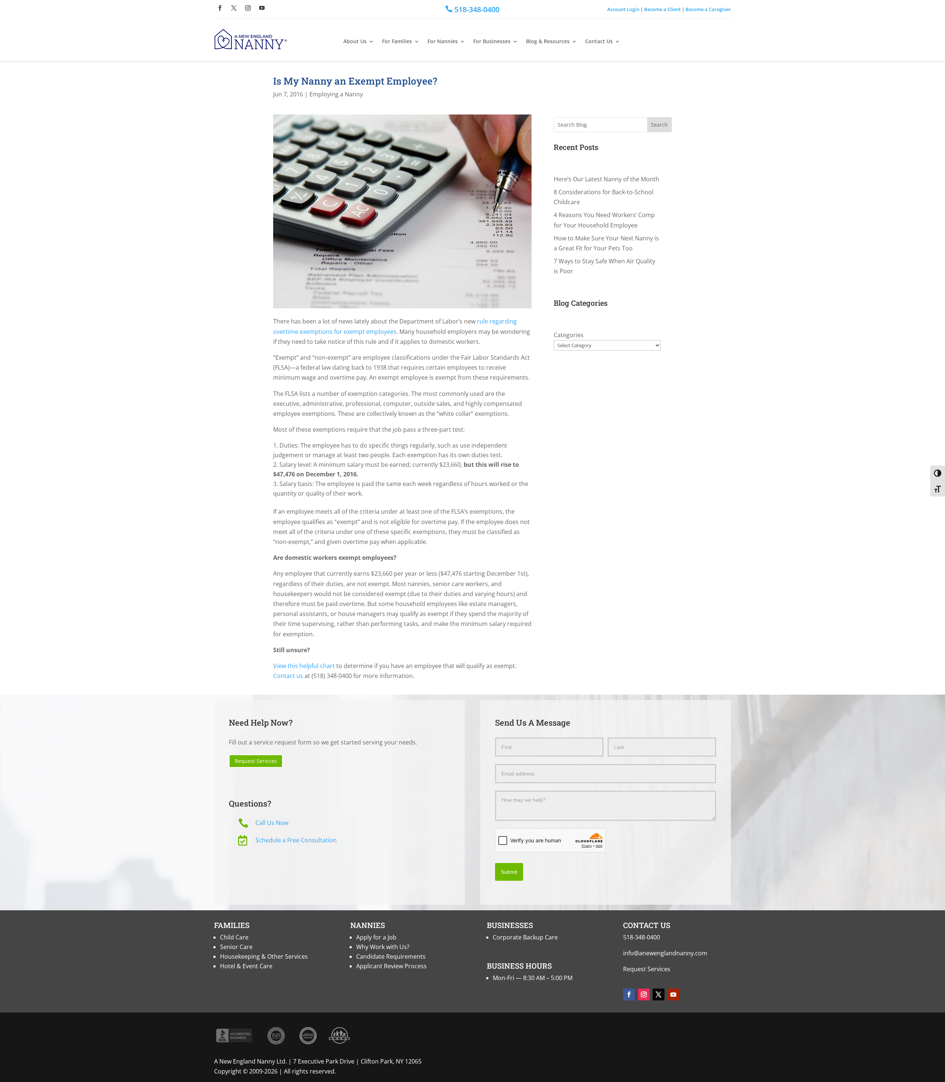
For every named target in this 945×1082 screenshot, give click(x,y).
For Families (397, 41)
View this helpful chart (304, 666)
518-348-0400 (641, 937)
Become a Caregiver (708, 9)
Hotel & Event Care (246, 966)
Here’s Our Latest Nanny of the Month (606, 179)
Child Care (234, 937)
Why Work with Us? (382, 947)
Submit (509, 872)
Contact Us (599, 41)
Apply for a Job (376, 937)
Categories (569, 335)
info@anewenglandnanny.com (665, 953)
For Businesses (492, 41)
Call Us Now (271, 823)
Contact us (288, 676)
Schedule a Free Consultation (296, 840)
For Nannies (442, 41)
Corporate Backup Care (525, 937)
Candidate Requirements (391, 956)
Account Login (623, 9)
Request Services (256, 760)
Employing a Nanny (336, 94)
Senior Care (236, 947)
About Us (355, 41)
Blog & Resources (548, 41)
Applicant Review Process (391, 966)
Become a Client (662, 9)
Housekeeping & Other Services (264, 956)
